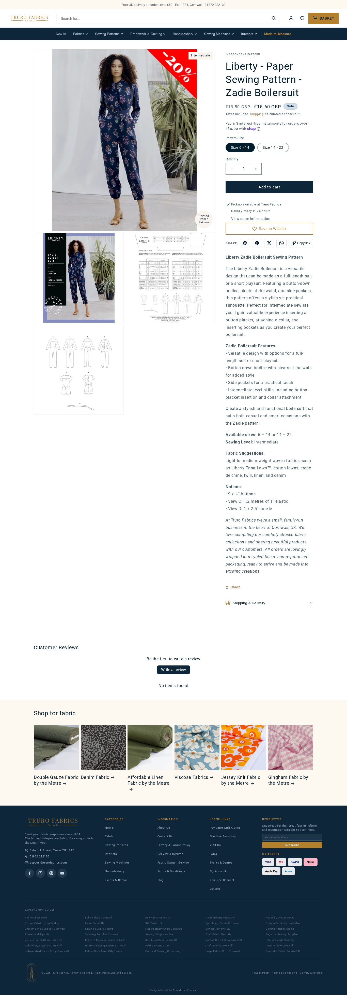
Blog (160, 880)
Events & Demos (116, 880)
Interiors (247, 33)
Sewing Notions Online (280, 928)
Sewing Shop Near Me (159, 934)
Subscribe (292, 845)
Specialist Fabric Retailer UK (283, 951)
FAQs (213, 854)
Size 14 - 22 (273, 147)
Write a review (173, 669)
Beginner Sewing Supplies (282, 934)
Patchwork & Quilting (146, 33)
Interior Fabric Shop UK (280, 940)
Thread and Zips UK (37, 934)
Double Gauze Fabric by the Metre (56, 780)
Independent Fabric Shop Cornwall (47, 951)
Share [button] (236, 587)
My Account (218, 871)
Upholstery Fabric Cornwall (222, 923)
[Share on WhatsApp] (281, 243)
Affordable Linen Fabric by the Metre (148, 780)
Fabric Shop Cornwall (98, 917)
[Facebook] (29, 873)
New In (61, 33)
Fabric (109, 836)
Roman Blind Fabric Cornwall (224, 940)
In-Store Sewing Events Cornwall (105, 945)
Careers (215, 888)
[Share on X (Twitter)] (269, 243)
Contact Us (165, 836)
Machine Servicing (223, 836)
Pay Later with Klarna (225, 827)
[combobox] (162, 18)
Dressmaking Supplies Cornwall (45, 928)
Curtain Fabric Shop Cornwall (43, 940)
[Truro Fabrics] (29, 18)
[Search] (274, 18)
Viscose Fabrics (191, 777)
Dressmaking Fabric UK (220, 917)
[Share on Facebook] (245, 243)
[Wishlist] (302, 18)
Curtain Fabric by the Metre (282, 923)
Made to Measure (277, 33)
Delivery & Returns (170, 854)
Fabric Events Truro (157, 945)
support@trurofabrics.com (48, 862)
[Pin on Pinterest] (257, 243)
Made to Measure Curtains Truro (105, 940)
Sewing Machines (217, 33)
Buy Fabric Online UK (158, 917)
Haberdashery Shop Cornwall (163, 928)
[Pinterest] (51, 873)
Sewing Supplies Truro (99, 928)
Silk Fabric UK (153, 923)
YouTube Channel (222, 880)
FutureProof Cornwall (185, 990)
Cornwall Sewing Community (163, 951)
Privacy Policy (261, 972)
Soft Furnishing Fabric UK (161, 940)
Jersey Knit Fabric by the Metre (240, 780)
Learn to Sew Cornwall (280, 945)
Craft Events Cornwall (219, 945)
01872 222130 (39, 856)
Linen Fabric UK (94, 923)
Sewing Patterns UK (218, 928)
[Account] (291, 18)
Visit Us (215, 845)
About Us (163, 827)
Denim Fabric (95, 777)
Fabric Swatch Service (173, 862)
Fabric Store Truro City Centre (103, 951)
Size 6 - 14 (240, 147)
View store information (250, 219)
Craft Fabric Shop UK (218, 934)
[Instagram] (40, 873)
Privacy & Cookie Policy (174, 845)
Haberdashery (183, 33)
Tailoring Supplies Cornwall (102, 934)
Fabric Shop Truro (36, 917)
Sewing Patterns (107, 33)
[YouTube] (62, 873)
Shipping (257, 114)
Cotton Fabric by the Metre (41, 923)
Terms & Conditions (171, 871)
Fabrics (78, 33)
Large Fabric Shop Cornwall (223, 951)
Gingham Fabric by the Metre (288, 780)
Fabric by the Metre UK (280, 917)
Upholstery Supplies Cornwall (43, 945)
